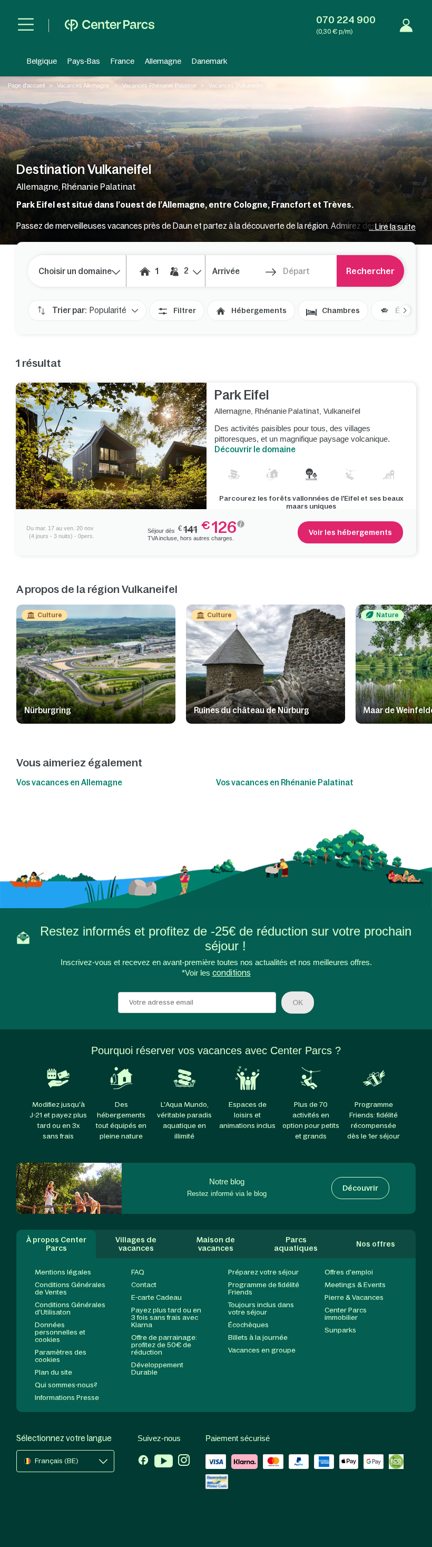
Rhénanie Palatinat (287, 411)
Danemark (209, 61)
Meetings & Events (355, 1285)
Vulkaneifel (341, 411)
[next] (400, 310)
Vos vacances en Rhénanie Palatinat (285, 782)
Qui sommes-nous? (66, 1385)
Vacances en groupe (262, 1350)
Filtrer (184, 310)
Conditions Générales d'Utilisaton (70, 1308)
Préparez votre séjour (263, 1272)
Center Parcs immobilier (346, 1313)
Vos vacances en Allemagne (69, 782)
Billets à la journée (258, 1337)
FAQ (137, 1272)
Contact (143, 1285)
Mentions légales (63, 1272)
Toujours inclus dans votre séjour (261, 1308)
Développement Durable (157, 1368)
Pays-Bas (83, 61)
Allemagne (163, 61)
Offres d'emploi (349, 1272)
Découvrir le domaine (255, 449)
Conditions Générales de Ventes (70, 1288)
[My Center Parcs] (406, 25)
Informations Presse (67, 1398)
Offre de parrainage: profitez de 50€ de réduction (164, 1345)
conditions (231, 972)
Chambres (341, 310)
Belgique (42, 61)
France (122, 61)
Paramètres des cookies (60, 1356)
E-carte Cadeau (156, 1297)
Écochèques (248, 1325)
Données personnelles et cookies (60, 1332)
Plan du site (53, 1372)
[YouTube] (163, 1462)
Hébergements (259, 310)
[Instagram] (184, 1462)
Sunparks (340, 1330)
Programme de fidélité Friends (263, 1288)
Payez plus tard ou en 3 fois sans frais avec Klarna (166, 1317)
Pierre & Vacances (354, 1297)
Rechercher (370, 271)
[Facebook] (143, 1462)
